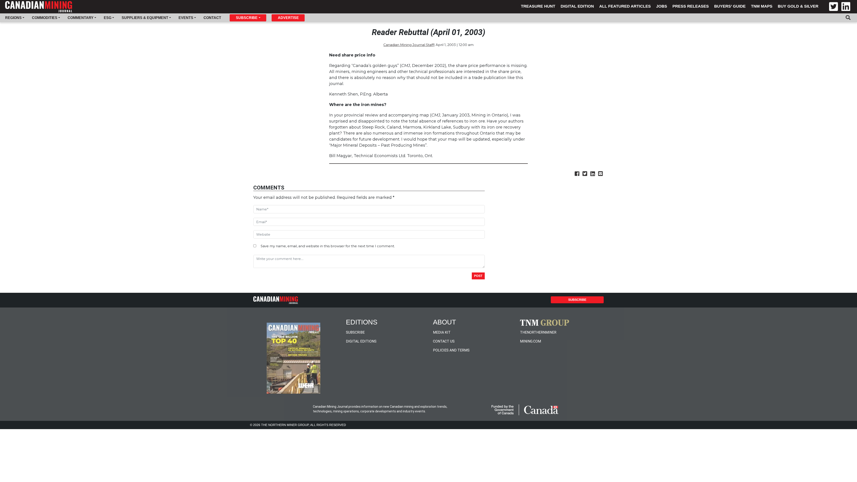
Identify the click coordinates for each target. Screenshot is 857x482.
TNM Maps (761, 6)
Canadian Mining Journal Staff (408, 45)
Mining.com (530, 341)
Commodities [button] (44, 18)
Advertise (288, 18)
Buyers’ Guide (730, 6)
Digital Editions (361, 341)
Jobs (661, 6)
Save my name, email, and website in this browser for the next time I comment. (328, 246)
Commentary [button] (81, 18)
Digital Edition (577, 6)
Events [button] (186, 18)
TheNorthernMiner (538, 332)
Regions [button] (13, 18)
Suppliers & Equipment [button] (145, 18)
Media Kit (442, 332)
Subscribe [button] (247, 18)
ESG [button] (107, 18)
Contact (212, 18)
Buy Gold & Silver (798, 6)
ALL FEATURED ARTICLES (625, 6)
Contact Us (444, 341)
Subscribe (577, 299)
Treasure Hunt (538, 6)
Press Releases (690, 6)
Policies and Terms (451, 350)
